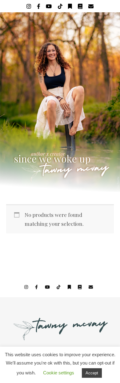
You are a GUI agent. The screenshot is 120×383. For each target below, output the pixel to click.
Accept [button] (92, 373)
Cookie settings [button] (58, 372)
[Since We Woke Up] (60, 102)
